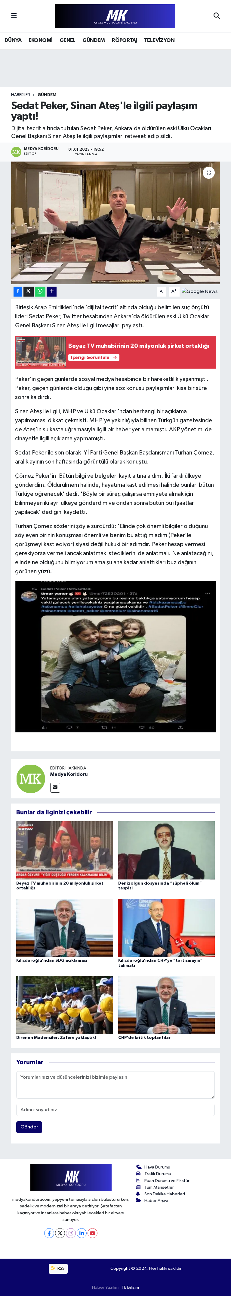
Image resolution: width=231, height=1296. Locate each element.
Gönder (29, 1127)
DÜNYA (13, 40)
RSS (61, 1268)
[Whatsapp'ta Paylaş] (40, 292)
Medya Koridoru (69, 774)
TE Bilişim (130, 1287)
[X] (60, 1233)
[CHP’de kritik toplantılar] (166, 1005)
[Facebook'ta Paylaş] (18, 292)
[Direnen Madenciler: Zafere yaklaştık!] (64, 1005)
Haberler (20, 95)
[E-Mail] (55, 788)
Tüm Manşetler (159, 1187)
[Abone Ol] (199, 291)
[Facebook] (49, 1233)
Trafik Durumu (157, 1174)
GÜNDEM (93, 40)
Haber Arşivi (156, 1200)
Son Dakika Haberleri (164, 1194)
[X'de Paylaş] (28, 292)
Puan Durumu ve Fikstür (166, 1180)
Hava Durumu (157, 1167)
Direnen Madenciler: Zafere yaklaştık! (56, 1038)
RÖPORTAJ (124, 40)
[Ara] (217, 16)
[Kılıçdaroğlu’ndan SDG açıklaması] (64, 927)
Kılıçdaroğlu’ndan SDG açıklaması (51, 960)
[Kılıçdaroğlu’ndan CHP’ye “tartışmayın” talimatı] (166, 927)
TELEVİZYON (159, 40)
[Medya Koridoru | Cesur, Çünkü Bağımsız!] (115, 16)
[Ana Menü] (14, 16)
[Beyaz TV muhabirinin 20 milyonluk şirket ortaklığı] (64, 850)
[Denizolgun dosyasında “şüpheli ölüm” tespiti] (166, 850)
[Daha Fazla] (52, 292)
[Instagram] (71, 1233)
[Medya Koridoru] (30, 778)
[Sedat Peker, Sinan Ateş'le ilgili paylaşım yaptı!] (115, 223)
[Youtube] (92, 1233)
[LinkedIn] (82, 1233)
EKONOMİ (41, 40)
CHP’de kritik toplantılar (144, 1038)
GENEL (67, 40)
